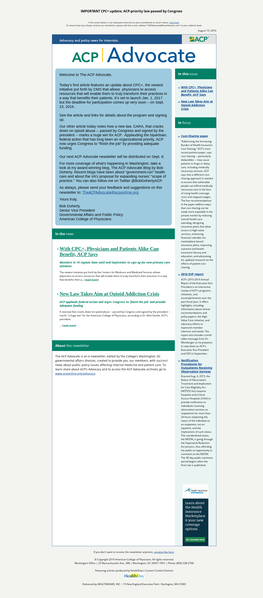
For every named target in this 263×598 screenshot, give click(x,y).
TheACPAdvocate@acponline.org (110, 192)
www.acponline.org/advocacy (75, 373)
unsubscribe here (164, 552)
